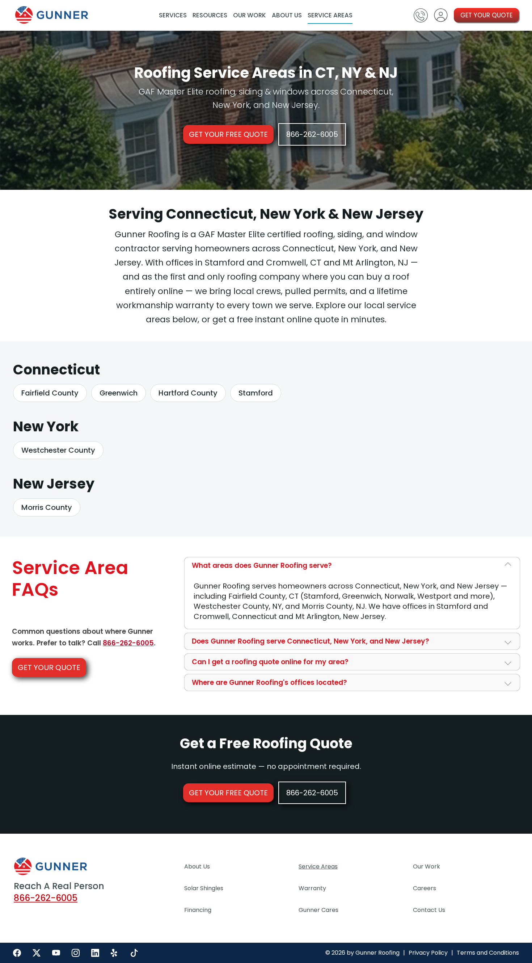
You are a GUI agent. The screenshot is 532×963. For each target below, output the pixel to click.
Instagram (76, 953)
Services (173, 15)
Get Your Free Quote (228, 134)
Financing (197, 910)
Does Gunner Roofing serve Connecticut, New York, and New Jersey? (310, 641)
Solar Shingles (203, 888)
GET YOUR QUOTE (486, 15)
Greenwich (119, 393)
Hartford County (188, 393)
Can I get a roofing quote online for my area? (270, 662)
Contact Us (429, 910)
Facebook (17, 953)
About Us (287, 15)
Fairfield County (50, 393)
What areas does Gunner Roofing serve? (262, 565)
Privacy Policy (428, 953)
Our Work (249, 15)
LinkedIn (95, 953)
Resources (210, 15)
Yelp (115, 953)
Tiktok (134, 953)
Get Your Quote (49, 667)
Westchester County (58, 450)
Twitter (37, 953)
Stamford (255, 393)
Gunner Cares (318, 910)
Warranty (312, 888)
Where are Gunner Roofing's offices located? (269, 682)
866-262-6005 (312, 134)
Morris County (46, 507)
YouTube (56, 953)
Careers (424, 888)
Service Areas (330, 15)
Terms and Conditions (488, 953)
